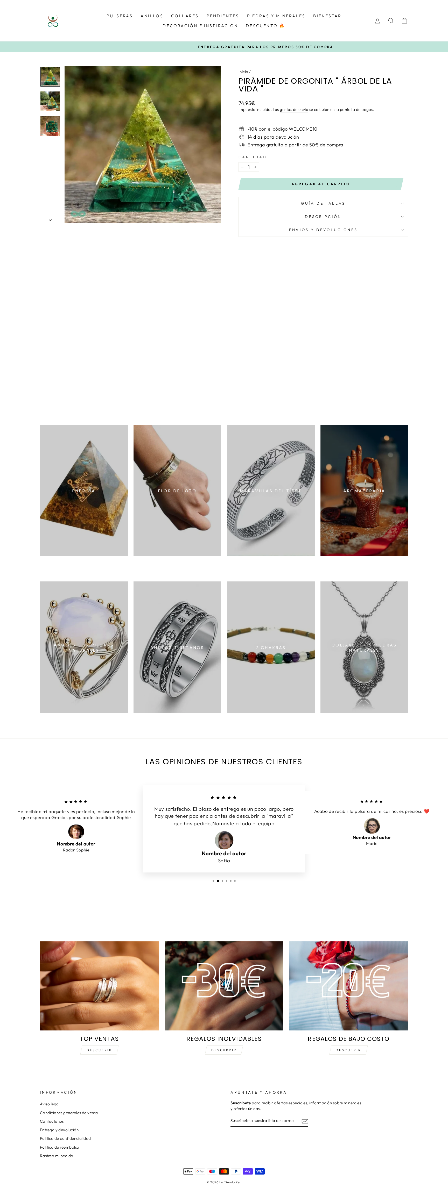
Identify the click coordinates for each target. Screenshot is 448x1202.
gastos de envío (294, 109)
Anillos (152, 15)
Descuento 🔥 (265, 25)
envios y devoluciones (323, 229)
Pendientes (223, 15)
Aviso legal (50, 1103)
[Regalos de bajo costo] (348, 985)
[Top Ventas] (99, 985)
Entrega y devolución (59, 1129)
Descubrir (99, 1050)
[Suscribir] (305, 1121)
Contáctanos (52, 1121)
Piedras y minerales (276, 15)
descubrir (224, 1050)
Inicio (243, 71)
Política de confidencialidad (65, 1138)
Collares (185, 15)
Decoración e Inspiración (200, 25)
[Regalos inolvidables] (224, 985)
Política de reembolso (59, 1147)
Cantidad (253, 157)
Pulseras (120, 15)
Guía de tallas (323, 203)
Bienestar (327, 15)
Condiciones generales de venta (69, 1112)
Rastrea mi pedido (56, 1155)
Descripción (323, 216)
